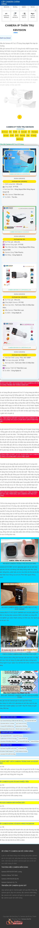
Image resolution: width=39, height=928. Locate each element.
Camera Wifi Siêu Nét (22, 738)
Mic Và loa (5, 132)
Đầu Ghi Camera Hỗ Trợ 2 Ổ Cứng (12, 144)
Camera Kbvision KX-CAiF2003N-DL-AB (19, 347)
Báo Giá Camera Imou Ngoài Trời (23, 728)
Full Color (6, 135)
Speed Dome (20, 139)
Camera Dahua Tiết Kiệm (9, 875)
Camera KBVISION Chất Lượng (11, 872)
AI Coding (33, 135)
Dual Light (24, 132)
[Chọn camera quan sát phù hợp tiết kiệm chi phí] (36, 11)
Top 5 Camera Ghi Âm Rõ (21, 723)
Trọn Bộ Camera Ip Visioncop (21, 751)
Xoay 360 (22, 135)
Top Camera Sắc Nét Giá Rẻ (30, 720)
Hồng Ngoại (35, 132)
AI (19, 132)
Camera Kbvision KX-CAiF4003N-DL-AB (19, 290)
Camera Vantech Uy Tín (9, 882)
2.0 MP (12, 135)
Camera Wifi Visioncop (17, 735)
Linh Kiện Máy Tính (22, 748)
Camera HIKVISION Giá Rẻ (10, 879)
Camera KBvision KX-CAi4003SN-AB (19, 174)
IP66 (10, 132)
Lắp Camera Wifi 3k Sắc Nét (23, 741)
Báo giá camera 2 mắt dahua (21, 726)
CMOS (16, 135)
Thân (28, 135)
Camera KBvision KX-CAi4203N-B (19, 232)
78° (29, 132)
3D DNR (15, 132)
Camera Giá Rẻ (26, 919)
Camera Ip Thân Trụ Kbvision (20, 127)
